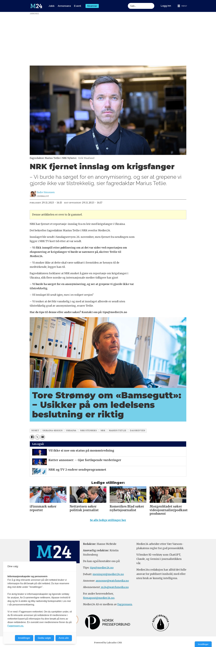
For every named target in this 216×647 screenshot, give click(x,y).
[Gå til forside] (36, 6)
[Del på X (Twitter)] (37, 437)
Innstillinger (203, 644)
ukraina (71, 430)
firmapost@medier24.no (98, 598)
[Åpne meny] (182, 6)
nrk (103, 430)
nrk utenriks (88, 430)
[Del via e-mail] (42, 437)
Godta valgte (44, 638)
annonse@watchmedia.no (112, 580)
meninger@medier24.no (108, 574)
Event (77, 6)
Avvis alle (64, 638)
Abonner (92, 6)
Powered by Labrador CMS (108, 642)
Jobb (51, 6)
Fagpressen (124, 604)
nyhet (35, 430)
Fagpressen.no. (15, 626)
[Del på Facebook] (32, 437)
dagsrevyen (137, 430)
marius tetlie (117, 430)
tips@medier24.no (102, 567)
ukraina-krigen (52, 430)
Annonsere (64, 6)
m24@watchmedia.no (114, 587)
